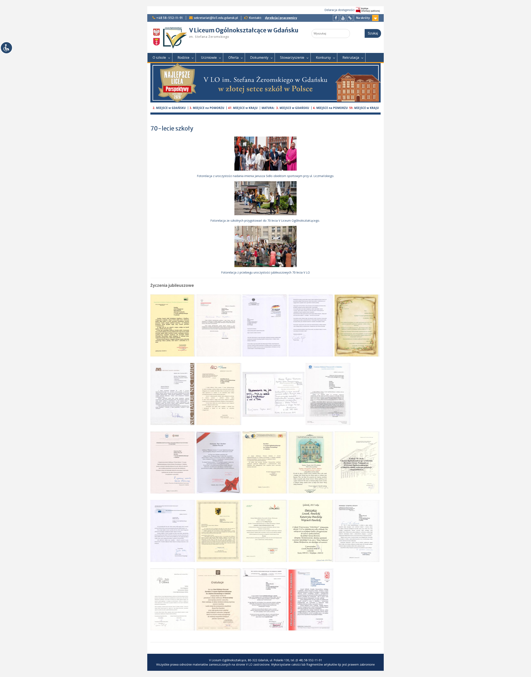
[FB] (336, 18)
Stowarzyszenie (292, 57)
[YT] (343, 18)
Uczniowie (209, 57)
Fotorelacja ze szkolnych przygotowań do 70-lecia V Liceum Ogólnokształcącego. (265, 220)
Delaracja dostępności (339, 10)
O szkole (159, 57)
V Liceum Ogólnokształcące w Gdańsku (243, 30)
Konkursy (323, 57)
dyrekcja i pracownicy (281, 18)
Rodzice (183, 57)
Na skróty (363, 18)
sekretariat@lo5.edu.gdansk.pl (216, 18)
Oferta (233, 57)
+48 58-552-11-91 (169, 18)
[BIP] (350, 18)
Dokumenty (259, 57)
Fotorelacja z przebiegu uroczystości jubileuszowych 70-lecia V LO (265, 272)
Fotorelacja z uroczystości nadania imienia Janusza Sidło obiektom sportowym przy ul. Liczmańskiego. (265, 176)
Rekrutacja (350, 57)
